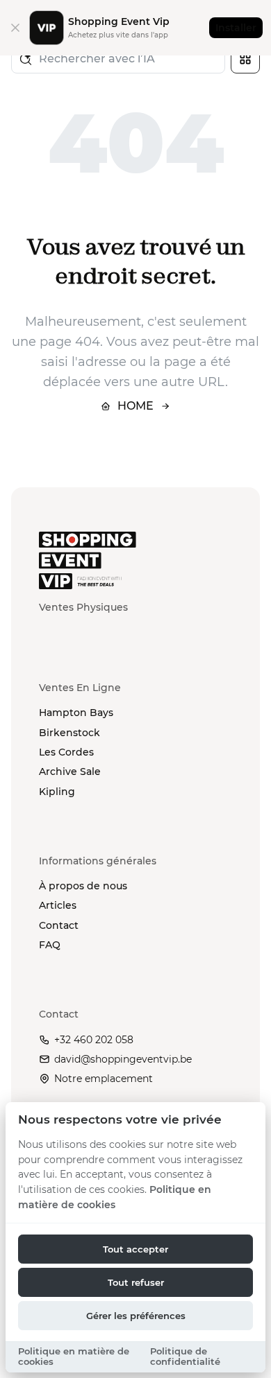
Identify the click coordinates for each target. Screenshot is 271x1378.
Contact (59, 925)
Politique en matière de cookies (73, 1356)
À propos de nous (83, 886)
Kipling (57, 791)
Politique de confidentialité (185, 1356)
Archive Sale (70, 771)
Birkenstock (69, 732)
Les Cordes (66, 752)
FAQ (49, 945)
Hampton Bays (76, 712)
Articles (57, 905)
